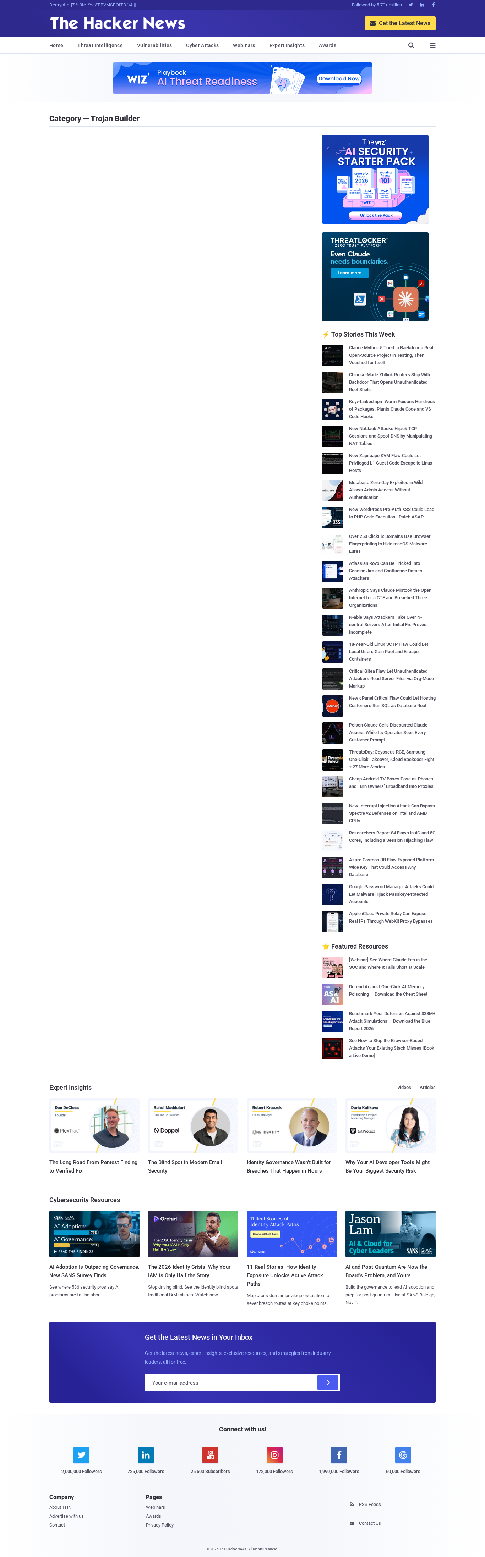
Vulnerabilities (154, 45)
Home (56, 45)
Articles (428, 1087)
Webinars (244, 45)
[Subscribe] (327, 1382)
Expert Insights (287, 45)
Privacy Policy (160, 1525)
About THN (60, 1507)
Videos (404, 1087)
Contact (57, 1525)
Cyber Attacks (202, 45)
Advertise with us (66, 1516)
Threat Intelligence (100, 45)
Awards (327, 45)
